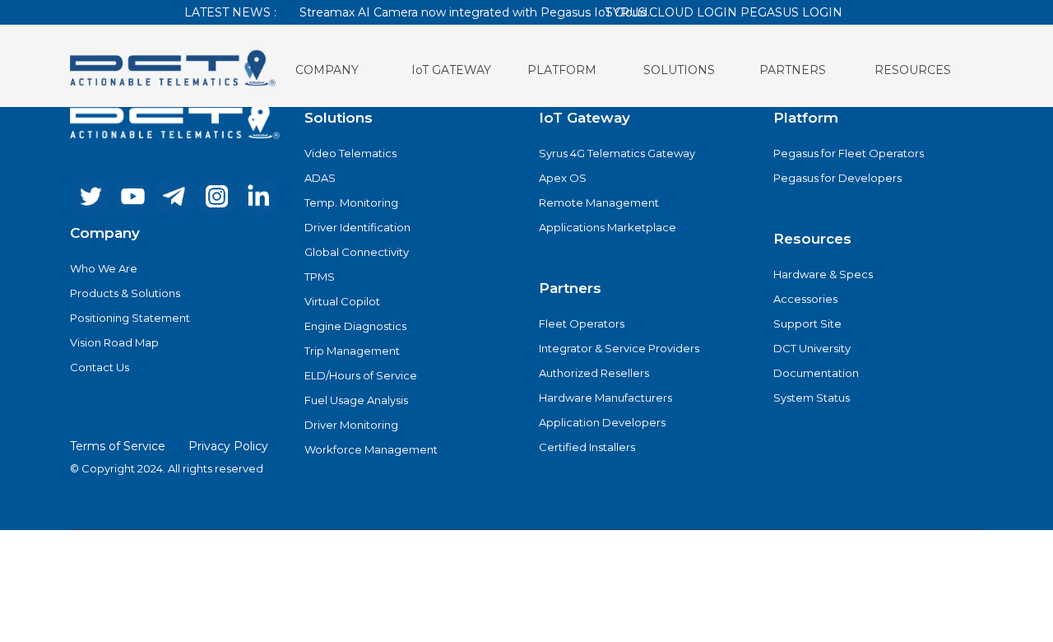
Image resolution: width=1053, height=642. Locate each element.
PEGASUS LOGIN (791, 13)
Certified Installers (587, 447)
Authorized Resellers (594, 372)
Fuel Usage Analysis (356, 400)
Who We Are (103, 268)
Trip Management (352, 350)
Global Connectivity (356, 251)
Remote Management (599, 202)
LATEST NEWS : (230, 12)
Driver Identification (357, 227)
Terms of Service (117, 446)
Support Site (807, 323)
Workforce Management (371, 449)
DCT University (812, 348)
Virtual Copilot (342, 301)
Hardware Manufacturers (605, 397)
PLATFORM (561, 70)
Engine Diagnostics (355, 326)
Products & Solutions (125, 293)
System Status (811, 397)
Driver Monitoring (351, 424)
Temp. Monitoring (351, 202)
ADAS (320, 177)
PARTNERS (792, 70)
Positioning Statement (130, 317)
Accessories (805, 298)
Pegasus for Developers (837, 177)
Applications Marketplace (607, 227)
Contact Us (99, 367)
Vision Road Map (114, 342)
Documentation (816, 372)
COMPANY (327, 70)
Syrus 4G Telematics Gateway (617, 153)
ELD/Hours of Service (360, 375)
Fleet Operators (581, 323)
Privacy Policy (228, 446)
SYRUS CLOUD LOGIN (671, 13)
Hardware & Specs (823, 274)
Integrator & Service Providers (619, 348)
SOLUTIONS (679, 70)
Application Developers (602, 422)
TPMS (319, 276)
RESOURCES (912, 70)
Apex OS (563, 177)
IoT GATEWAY (451, 70)
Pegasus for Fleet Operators (848, 153)
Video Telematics (350, 153)
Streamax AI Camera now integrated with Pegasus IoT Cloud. (474, 12)
